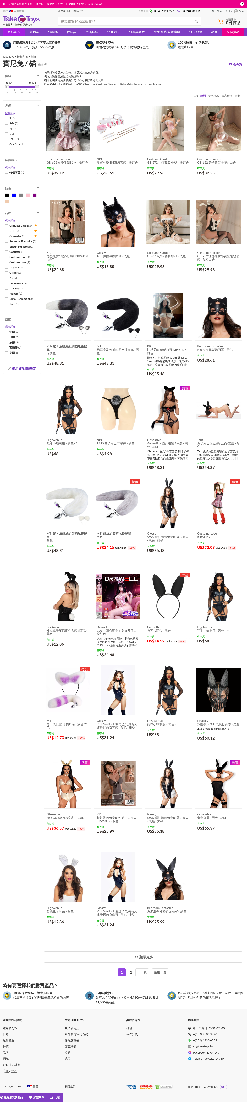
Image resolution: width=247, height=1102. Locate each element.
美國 (14, 352)
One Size (17, 144)
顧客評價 (70, 1046)
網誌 (6, 1058)
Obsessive (17, 236)
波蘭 (14, 342)
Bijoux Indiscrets (21, 246)
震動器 (34, 32)
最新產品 (14, 32)
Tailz (14, 304)
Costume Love (19, 262)
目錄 (6, 1034)
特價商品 (16, 172)
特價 (6, 1046)
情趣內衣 (113, 32)
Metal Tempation (136, 84)
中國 (14, 331)
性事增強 (195, 32)
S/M (13, 123)
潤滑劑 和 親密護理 (167, 32)
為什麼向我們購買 (76, 1034)
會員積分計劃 (11, 1064)
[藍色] (14, 195)
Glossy (15, 272)
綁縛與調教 (137, 32)
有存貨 (237, 64)
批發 (129, 1028)
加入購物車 (57, 182)
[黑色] (7, 195)
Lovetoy (16, 288)
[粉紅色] (28, 195)
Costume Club (19, 257)
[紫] (34, 195)
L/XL (14, 139)
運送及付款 (10, 1028)
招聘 (67, 1052)
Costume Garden (21, 225)
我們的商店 (72, 1028)
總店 (67, 1058)
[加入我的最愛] (81, 182)
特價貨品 (233, 32)
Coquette (16, 251)
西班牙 (15, 347)
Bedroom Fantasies (22, 241)
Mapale (15, 293)
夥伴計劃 (132, 1034)
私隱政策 (70, 1086)
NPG (14, 230)
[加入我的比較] (87, 182)
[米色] (7, 201)
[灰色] (21, 195)
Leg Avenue (18, 283)
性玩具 (71, 32)
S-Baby (122, 84)
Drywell (16, 267)
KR (13, 277)
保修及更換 (72, 1040)
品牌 (214, 32)
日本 (14, 337)
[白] (14, 201)
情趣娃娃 (92, 32)
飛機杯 (53, 32)
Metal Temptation (21, 298)
